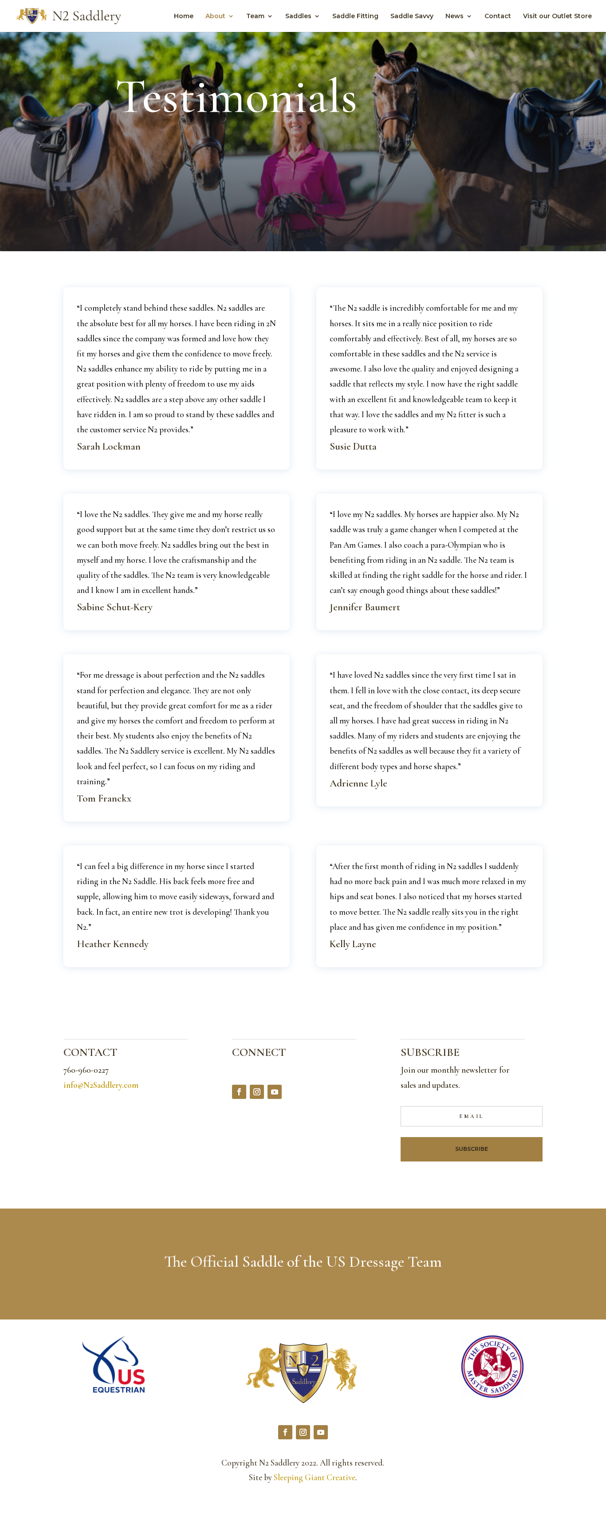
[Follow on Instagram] (257, 1092)
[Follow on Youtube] (275, 1092)
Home (183, 16)
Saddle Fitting (355, 16)
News (454, 16)
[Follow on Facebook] (239, 1092)
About (215, 16)
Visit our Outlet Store (557, 16)
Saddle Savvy (411, 16)
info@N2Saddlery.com (100, 1085)
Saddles (298, 16)
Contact (497, 16)
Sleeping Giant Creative (314, 1477)
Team (255, 16)
